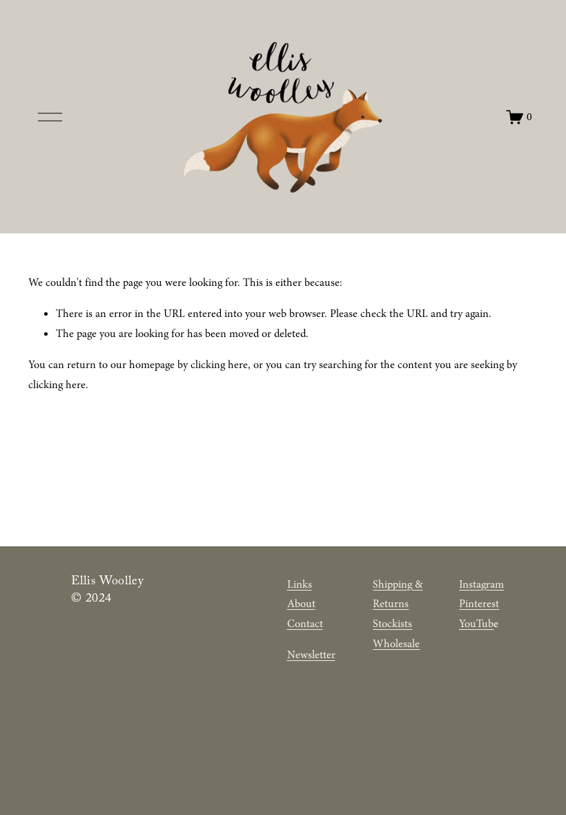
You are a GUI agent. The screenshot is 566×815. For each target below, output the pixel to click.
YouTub (476, 623)
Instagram (481, 584)
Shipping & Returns (397, 594)
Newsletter (311, 654)
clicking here (219, 364)
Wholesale (396, 643)
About (301, 603)
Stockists (392, 623)
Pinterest (479, 603)
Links (299, 584)
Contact (305, 623)
